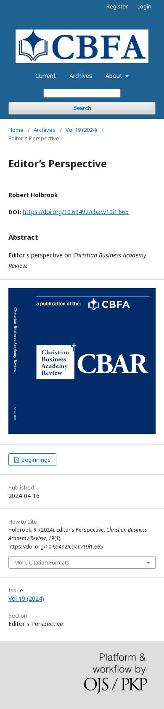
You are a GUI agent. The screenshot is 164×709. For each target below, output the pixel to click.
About (115, 76)
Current (45, 76)
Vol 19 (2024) (81, 130)
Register (117, 6)
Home (16, 130)
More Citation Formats (41, 562)
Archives (80, 76)
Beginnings (35, 459)
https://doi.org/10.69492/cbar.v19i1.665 (76, 212)
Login (144, 6)
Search (82, 108)
